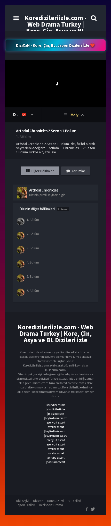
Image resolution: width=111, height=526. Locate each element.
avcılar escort (55, 427)
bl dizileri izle (56, 414)
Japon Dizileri (25, 505)
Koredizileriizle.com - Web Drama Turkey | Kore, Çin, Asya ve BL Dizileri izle (55, 27)
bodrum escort (56, 462)
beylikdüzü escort (56, 418)
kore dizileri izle (56, 405)
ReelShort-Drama (51, 505)
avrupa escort (55, 457)
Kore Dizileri (55, 501)
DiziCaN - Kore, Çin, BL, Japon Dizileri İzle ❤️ (55, 45)
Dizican (38, 501)
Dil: (16, 115)
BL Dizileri (74, 501)
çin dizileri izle (56, 409)
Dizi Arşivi (22, 501)
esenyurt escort (56, 422)
